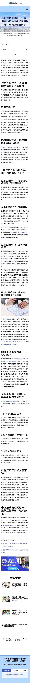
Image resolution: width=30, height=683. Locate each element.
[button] (27, 9)
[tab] (6, 670)
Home (3, 33)
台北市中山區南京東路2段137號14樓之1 (15, 674)
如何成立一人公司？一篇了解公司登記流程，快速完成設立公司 (19, 612)
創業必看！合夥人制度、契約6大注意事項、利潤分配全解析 (20, 598)
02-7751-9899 (8, 676)
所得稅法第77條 (8, 319)
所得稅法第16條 (5, 147)
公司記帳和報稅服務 (9, 525)
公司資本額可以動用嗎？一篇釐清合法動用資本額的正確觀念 (14, 625)
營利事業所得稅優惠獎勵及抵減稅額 (14, 401)
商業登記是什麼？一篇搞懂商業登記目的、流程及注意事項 (19, 585)
